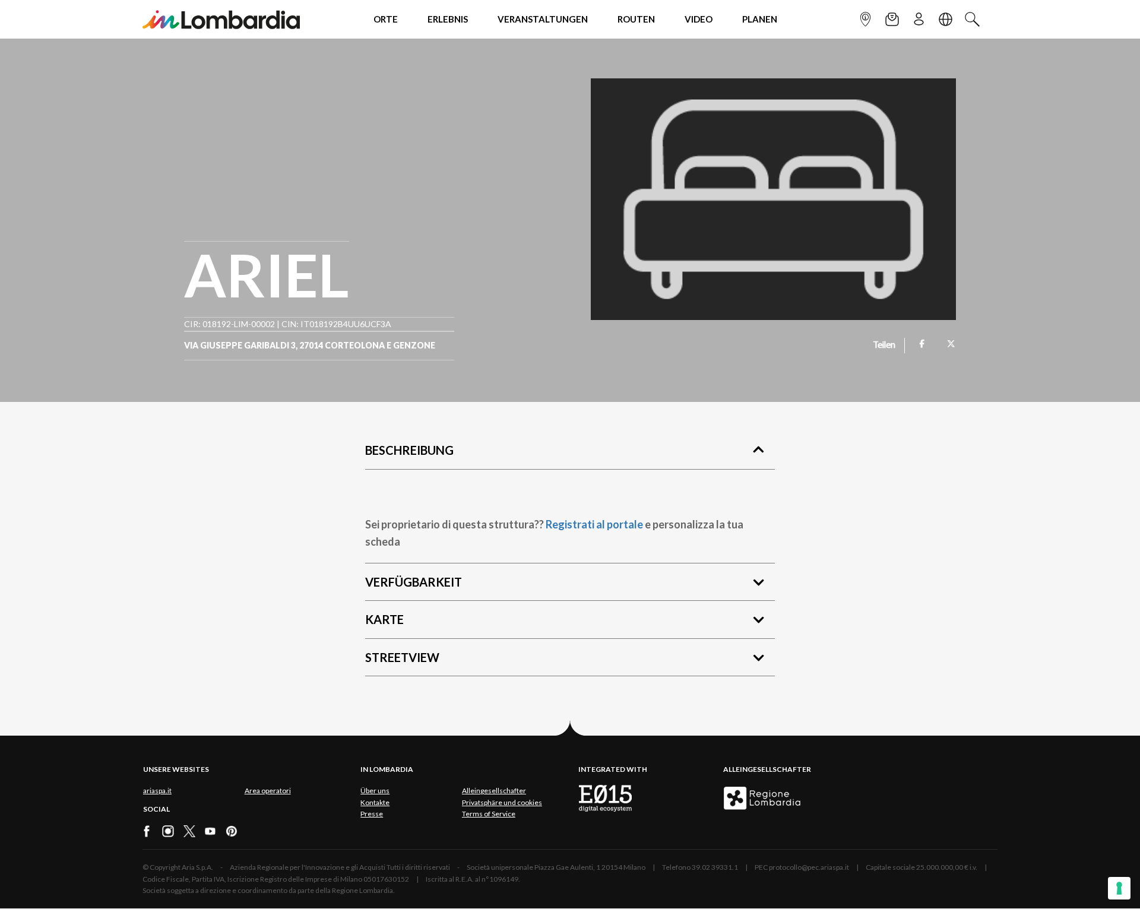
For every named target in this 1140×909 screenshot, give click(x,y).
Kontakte (375, 802)
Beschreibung (409, 450)
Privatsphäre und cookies (502, 802)
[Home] (221, 19)
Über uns (375, 790)
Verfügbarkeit (413, 582)
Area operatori (268, 790)
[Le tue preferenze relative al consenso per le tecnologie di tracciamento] (1119, 888)
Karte (384, 619)
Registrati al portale (594, 524)
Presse (371, 813)
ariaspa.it (157, 790)
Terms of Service (488, 813)
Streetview (402, 657)
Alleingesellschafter (494, 790)
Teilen (884, 345)
